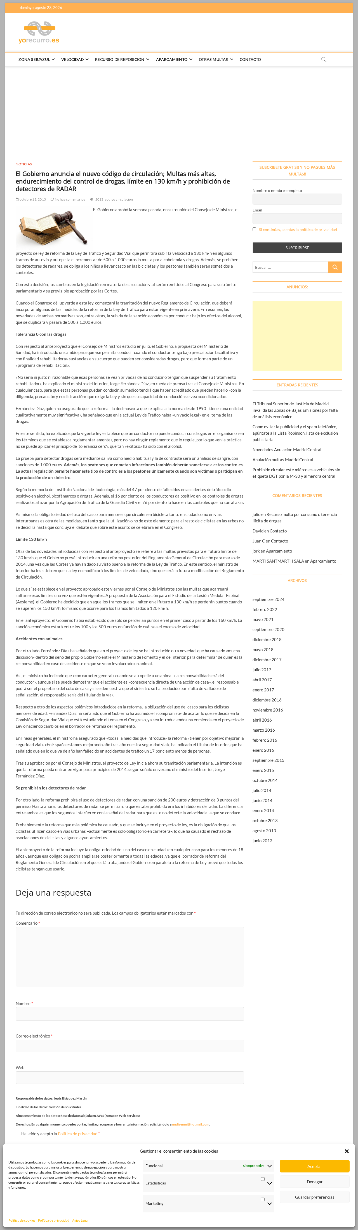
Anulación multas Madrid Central (283, 459)
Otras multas (213, 59)
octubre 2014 (265, 780)
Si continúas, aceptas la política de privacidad (298, 229)
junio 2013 (262, 840)
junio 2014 (262, 800)
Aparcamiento (171, 59)
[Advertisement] (179, 108)
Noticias (24, 164)
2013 (99, 199)
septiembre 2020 (268, 629)
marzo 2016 (264, 729)
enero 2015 (263, 770)
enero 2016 (263, 750)
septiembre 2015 (268, 760)
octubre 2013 (265, 820)
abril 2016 (262, 719)
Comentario (28, 923)
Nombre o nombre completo (277, 190)
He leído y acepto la (60, 1133)
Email (257, 210)
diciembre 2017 (267, 659)
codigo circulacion (119, 199)
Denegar (315, 1181)
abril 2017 (262, 679)
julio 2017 (262, 669)
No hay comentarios (69, 199)
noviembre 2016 (268, 709)
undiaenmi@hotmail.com (190, 1124)
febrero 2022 (265, 609)
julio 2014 (262, 790)
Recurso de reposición (119, 59)
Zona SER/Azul (34, 59)
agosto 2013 (264, 830)
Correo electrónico (34, 1035)
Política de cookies (21, 1220)
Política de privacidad (53, 1220)
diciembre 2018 (267, 639)
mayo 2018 (263, 649)
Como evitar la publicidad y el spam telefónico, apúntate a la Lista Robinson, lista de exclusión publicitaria (295, 433)
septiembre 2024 (268, 599)
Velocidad (72, 59)
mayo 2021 (263, 619)
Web (20, 1067)
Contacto (250, 59)
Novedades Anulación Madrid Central (287, 449)
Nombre (24, 1003)
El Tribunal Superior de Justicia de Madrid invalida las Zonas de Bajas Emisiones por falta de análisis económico (295, 410)
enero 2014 (263, 810)
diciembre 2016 (267, 699)
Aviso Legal (80, 1220)
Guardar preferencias (315, 1197)
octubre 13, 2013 (32, 199)
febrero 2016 (265, 740)
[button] (347, 1151)
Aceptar (314, 1166)
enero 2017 (263, 689)
